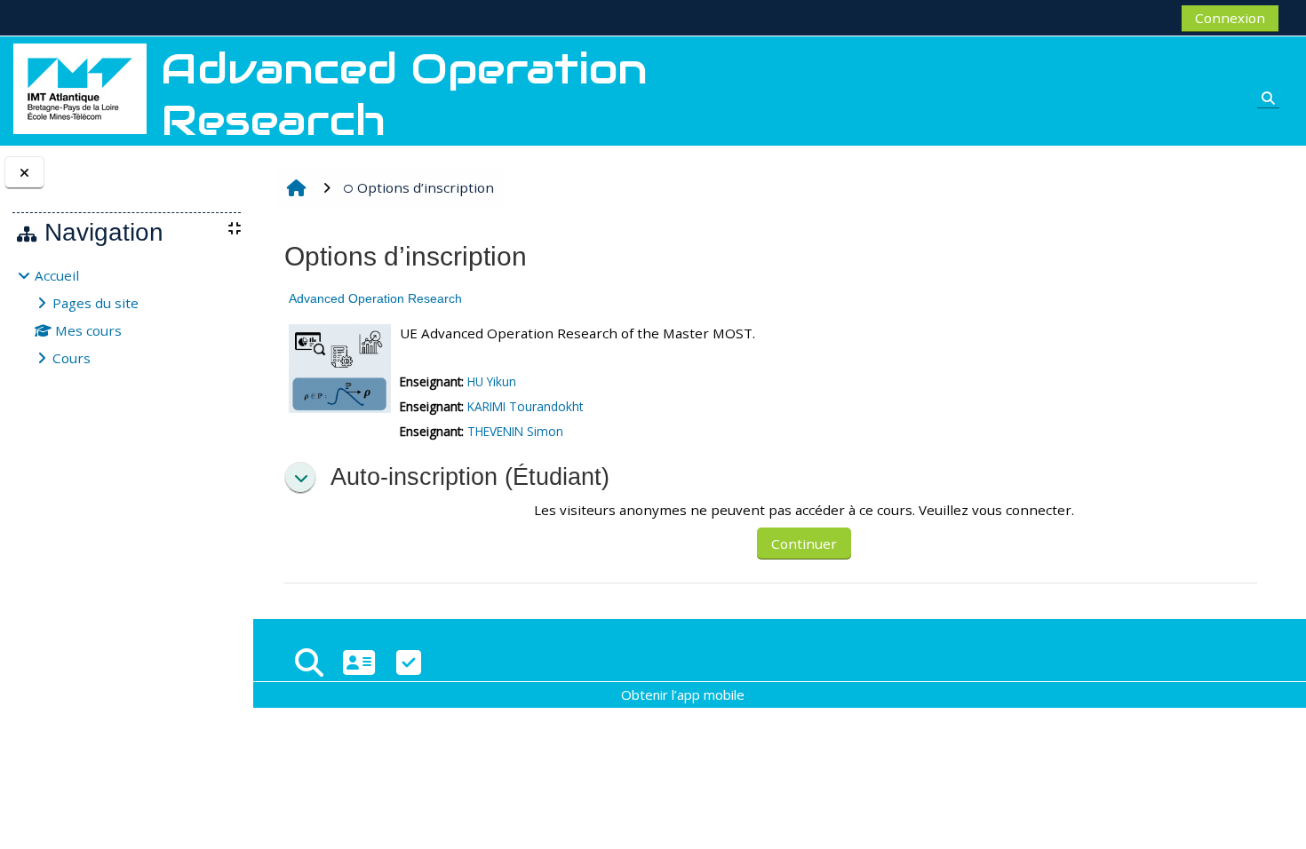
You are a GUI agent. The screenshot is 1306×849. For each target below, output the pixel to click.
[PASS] (359, 662)
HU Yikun (491, 381)
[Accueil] (80, 87)
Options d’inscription (425, 187)
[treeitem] (126, 316)
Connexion (1230, 18)
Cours (71, 358)
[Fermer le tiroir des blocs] (24, 172)
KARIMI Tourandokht (525, 406)
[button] (300, 478)
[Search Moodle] (309, 662)
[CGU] (409, 662)
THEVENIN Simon (515, 431)
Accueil (57, 275)
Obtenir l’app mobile (683, 694)
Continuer (804, 543)
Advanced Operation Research (375, 298)
